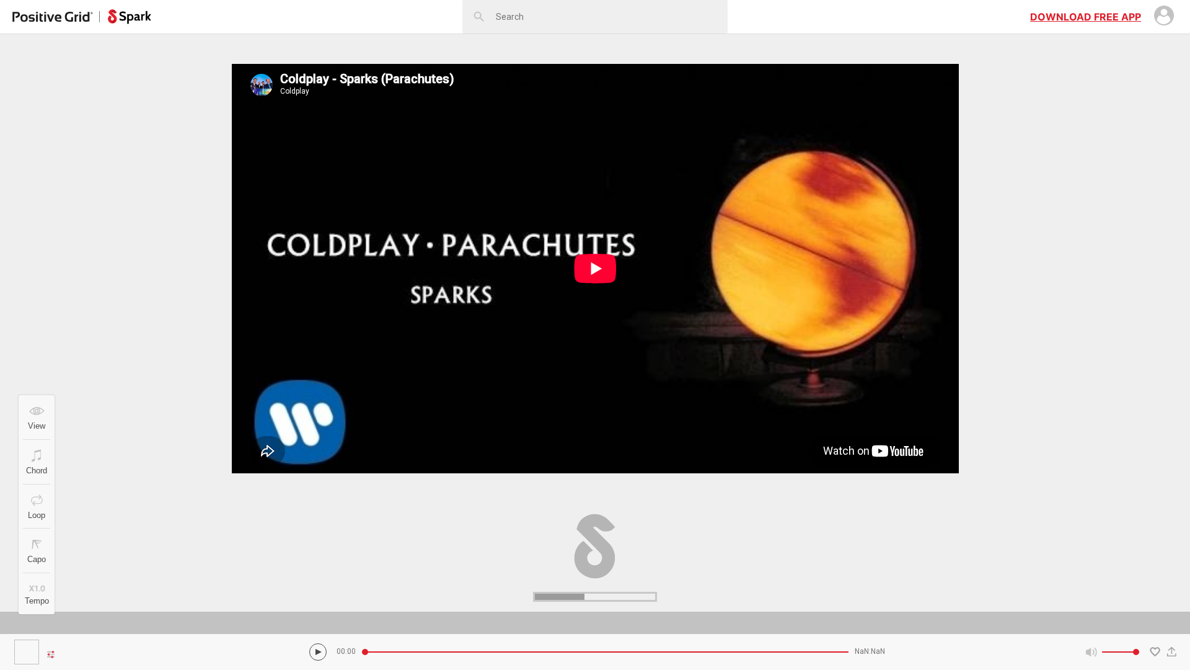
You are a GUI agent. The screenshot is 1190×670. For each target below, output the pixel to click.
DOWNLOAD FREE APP (1085, 16)
